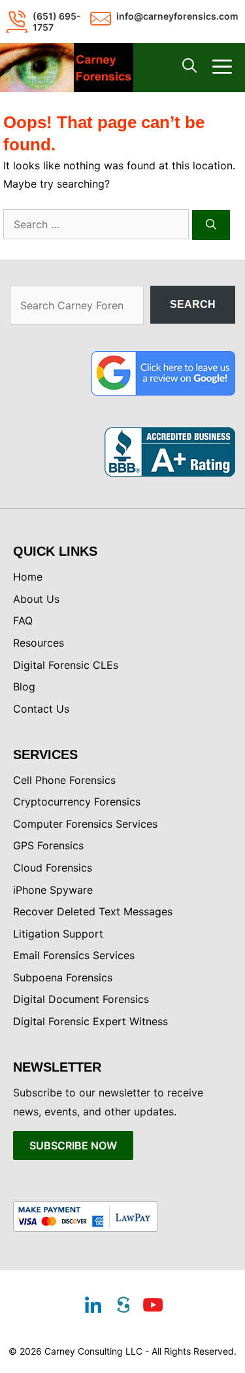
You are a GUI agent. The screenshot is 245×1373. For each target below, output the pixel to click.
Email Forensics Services (74, 955)
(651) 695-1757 (57, 21)
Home (27, 576)
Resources (38, 642)
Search (193, 304)
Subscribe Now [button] (73, 1145)
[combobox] (96, 224)
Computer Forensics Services (85, 823)
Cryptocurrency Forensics (76, 801)
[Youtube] (153, 1306)
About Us (36, 598)
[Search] (211, 225)
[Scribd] (123, 1306)
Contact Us (41, 708)
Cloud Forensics (52, 867)
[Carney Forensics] (66, 67)
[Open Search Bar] (189, 68)
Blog (24, 686)
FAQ (23, 620)
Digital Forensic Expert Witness (90, 1021)
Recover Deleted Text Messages (92, 911)
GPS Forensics (48, 845)
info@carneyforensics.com (177, 16)
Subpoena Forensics (62, 977)
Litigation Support (58, 933)
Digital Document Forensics (81, 999)
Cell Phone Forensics (64, 780)
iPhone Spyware (53, 889)
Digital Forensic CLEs (65, 664)
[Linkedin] (93, 1306)
